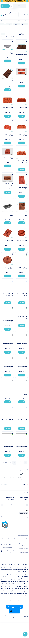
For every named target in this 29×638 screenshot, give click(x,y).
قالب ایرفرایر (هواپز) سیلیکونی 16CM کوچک (8, 53)
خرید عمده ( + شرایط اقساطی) (9, 15)
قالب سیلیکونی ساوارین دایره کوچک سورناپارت (8, 108)
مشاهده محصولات (23, 513)
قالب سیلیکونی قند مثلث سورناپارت (22, 393)
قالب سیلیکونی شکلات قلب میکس (22, 317)
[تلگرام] (27, 538)
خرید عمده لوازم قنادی (24, 497)
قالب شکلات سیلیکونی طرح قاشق (22, 214)
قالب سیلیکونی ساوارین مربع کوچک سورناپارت (8, 134)
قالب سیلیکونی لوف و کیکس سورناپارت (8, 214)
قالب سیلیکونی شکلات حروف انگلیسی (8, 344)
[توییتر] (8, 538)
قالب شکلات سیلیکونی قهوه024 (21, 446)
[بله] (2, 538)
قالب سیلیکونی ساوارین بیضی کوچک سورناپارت (22, 134)
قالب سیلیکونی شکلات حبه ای (22, 343)
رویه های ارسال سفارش (10, 497)
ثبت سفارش (26, 499)
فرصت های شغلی (5, 14)
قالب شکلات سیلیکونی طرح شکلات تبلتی (8, 81)
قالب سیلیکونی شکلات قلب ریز (22, 366)
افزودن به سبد (22, 63)
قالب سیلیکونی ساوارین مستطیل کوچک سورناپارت (22, 108)
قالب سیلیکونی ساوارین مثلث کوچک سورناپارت (22, 268)
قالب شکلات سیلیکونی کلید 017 (21, 419)
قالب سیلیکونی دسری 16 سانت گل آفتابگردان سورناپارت (8, 294)
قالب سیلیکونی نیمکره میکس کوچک (8, 157)
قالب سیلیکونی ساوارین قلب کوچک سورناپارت (22, 161)
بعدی (6, 462)
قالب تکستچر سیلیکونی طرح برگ (7, 419)
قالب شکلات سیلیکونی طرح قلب (21, 54)
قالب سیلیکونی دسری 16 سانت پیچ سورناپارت (8, 268)
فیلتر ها (3, 34)
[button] (27, 505)
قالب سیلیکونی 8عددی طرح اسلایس (8, 447)
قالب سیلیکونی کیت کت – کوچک (22, 78)
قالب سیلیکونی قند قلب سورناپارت (23, 188)
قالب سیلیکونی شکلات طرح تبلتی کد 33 (8, 184)
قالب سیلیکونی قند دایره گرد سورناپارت (8, 321)
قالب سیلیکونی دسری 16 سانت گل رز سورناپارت (22, 241)
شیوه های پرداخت (11, 499)
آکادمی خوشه (14, 14)
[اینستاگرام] (14, 538)
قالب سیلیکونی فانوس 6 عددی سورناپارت (7, 241)
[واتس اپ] (21, 538)
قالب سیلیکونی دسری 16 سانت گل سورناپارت (22, 294)
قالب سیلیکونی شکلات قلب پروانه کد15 (8, 367)
